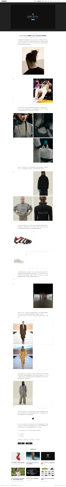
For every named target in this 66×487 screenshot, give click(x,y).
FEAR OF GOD (25, 439)
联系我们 (58, 485)
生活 (53, 1)
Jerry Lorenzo (37, 439)
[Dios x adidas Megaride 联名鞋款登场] (33, 472)
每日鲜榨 (35, 1)
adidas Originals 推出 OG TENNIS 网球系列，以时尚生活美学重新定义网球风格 (17, 479)
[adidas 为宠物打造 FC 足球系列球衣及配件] (18, 456)
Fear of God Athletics (32, 439)
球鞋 (50, 1)
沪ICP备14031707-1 (8, 485)
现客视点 (43, 1)
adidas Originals (20, 439)
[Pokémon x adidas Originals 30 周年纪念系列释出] (48, 472)
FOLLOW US (58, 1)
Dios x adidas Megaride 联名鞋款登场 (32, 478)
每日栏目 (46, 1)
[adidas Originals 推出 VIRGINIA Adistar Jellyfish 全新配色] (33, 456)
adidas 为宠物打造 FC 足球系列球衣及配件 (18, 462)
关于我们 (55, 485)
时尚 (48, 1)
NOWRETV (30, 33)
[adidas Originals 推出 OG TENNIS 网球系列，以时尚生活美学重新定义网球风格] (18, 472)
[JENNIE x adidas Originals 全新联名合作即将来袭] (48, 456)
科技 (55, 1)
